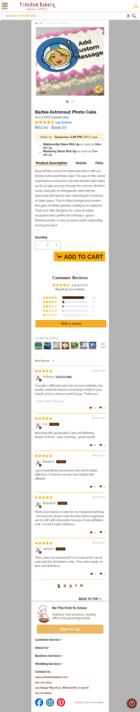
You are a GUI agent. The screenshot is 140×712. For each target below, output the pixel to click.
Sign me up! (70, 629)
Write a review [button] (71, 323)
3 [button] (71, 585)
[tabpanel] (70, 61)
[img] (43, 371)
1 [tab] (67, 102)
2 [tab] (73, 102)
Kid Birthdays (51, 23)
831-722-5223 (43, 682)
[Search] (134, 16)
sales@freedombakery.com (51, 677)
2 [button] (65, 585)
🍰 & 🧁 (38, 23)
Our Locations (43, 693)
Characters (64, 23)
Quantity (41, 237)
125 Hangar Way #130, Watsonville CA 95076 (62, 687)
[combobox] (70, 16)
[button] (5, 6)
